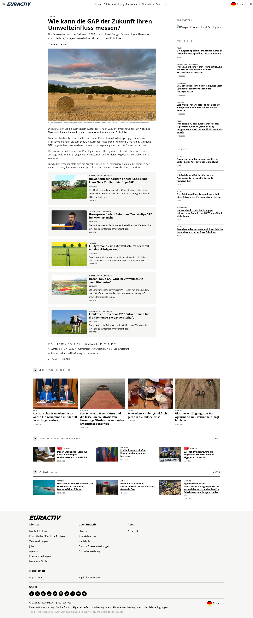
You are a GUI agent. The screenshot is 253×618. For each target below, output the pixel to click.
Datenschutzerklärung (41, 607)
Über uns (83, 531)
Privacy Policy (89, 611)
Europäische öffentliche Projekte (47, 536)
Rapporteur (132, 4)
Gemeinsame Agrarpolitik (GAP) (94, 348)
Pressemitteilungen (40, 556)
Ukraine (98, 4)
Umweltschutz (93, 353)
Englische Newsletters (90, 577)
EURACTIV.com (59, 44)
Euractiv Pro (134, 531)
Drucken (56, 359)
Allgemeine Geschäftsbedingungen (92, 607)
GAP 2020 (69, 348)
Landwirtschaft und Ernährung (66, 353)
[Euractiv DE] (19, 4)
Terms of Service (109, 611)
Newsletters (148, 4)
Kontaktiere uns (87, 536)
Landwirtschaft (121, 348)
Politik (107, 4)
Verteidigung (118, 4)
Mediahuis (84, 541)
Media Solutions (38, 531)
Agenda (33, 551)
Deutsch (241, 4)
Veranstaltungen (38, 541)
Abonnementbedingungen (127, 607)
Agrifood (51, 16)
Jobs (166, 4)
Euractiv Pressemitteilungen (94, 546)
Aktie (68, 359)
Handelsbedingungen (156, 607)
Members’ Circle (38, 561)
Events (159, 4)
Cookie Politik (63, 607)
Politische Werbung (89, 551)
